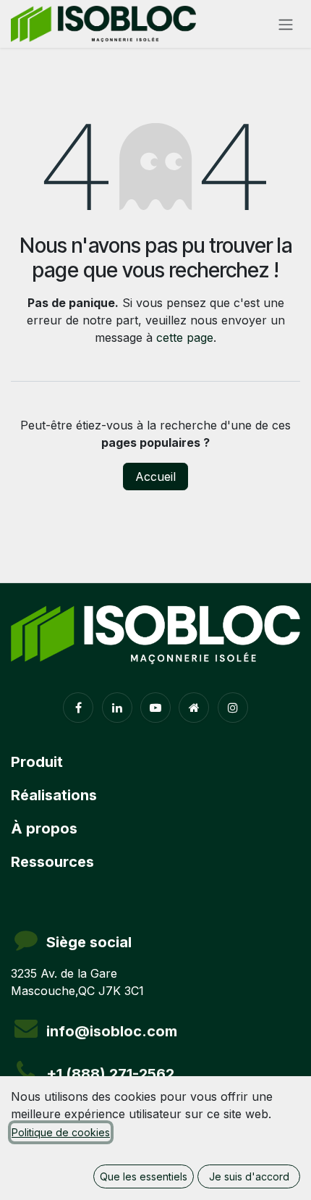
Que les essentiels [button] (143, 1176)
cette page (184, 337)
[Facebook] (78, 707)
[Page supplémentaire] (194, 707)
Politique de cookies (61, 1132)
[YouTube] (155, 707)
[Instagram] (233, 707)
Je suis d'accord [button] (249, 1176)
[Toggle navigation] (285, 24)
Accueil (155, 476)
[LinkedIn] (117, 707)
